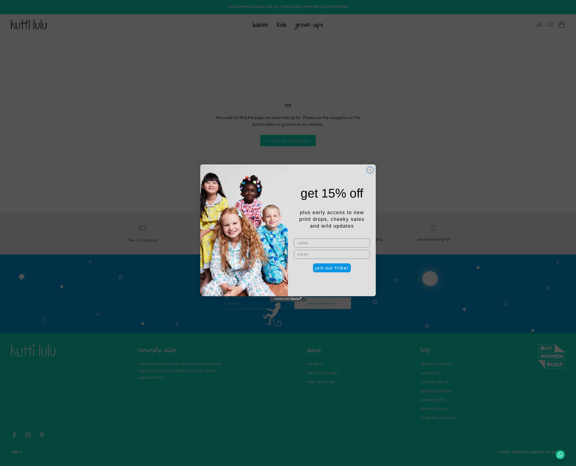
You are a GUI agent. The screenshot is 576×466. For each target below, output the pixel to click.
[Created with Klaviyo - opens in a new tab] (288, 299)
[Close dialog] (370, 170)
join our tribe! (332, 268)
